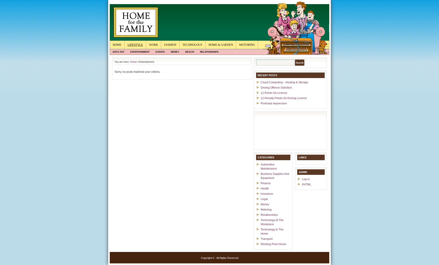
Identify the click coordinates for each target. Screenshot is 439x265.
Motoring (247, 44)
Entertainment (140, 52)
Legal (264, 199)
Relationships (209, 52)
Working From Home (273, 244)
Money (175, 52)
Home (117, 44)
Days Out (118, 52)
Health (189, 52)
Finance (266, 183)
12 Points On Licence (274, 93)
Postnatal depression (274, 103)
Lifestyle (135, 44)
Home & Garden (221, 44)
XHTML (306, 184)
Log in (306, 179)
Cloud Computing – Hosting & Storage (284, 82)
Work (153, 44)
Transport (267, 239)
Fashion (170, 44)
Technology (192, 44)
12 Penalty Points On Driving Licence (284, 98)
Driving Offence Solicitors (276, 87)
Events (160, 52)
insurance (267, 193)
